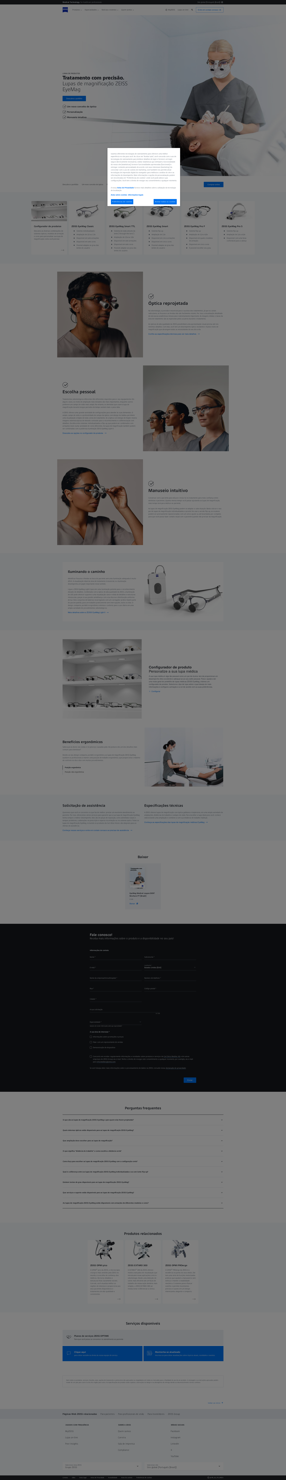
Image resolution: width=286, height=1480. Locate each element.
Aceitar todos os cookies (165, 202)
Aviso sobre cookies (119, 195)
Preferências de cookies (122, 202)
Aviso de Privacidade (125, 188)
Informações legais (135, 195)
